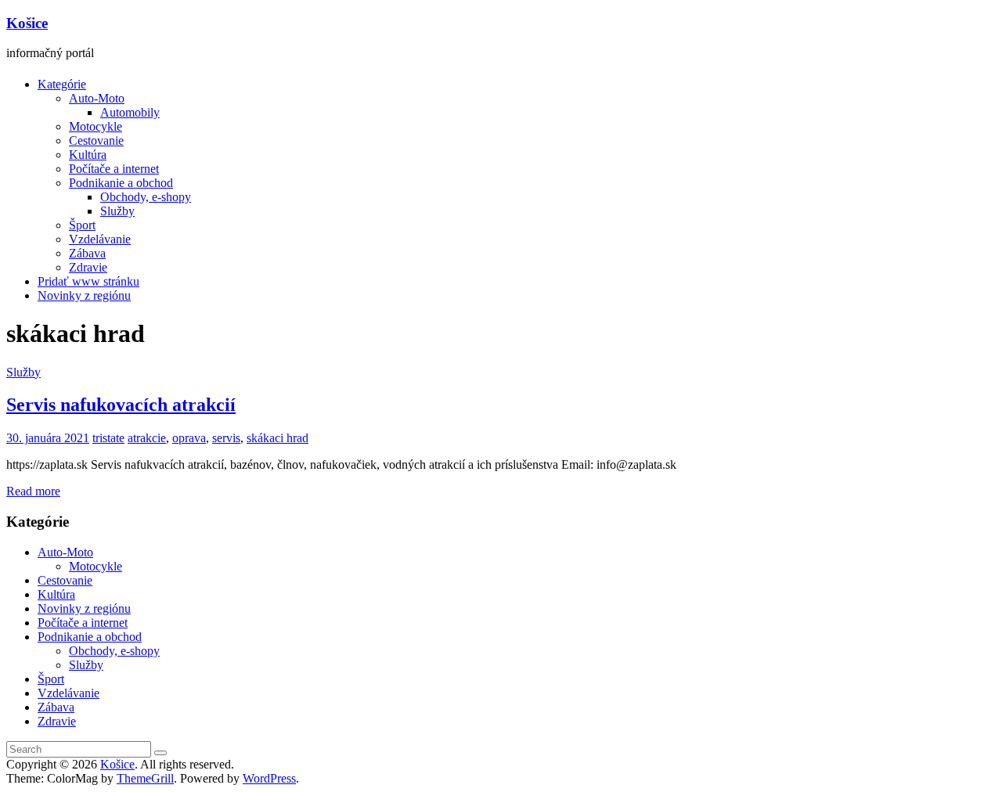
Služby (117, 211)
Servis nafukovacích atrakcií (121, 404)
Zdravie (88, 267)
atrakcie (147, 438)
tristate (108, 438)
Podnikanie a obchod (121, 182)
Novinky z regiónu (84, 295)
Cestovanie (96, 140)
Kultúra (87, 154)
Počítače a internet (114, 168)
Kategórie (62, 84)
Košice (27, 23)
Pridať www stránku (88, 281)
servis (226, 438)
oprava (189, 438)
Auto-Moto (96, 98)
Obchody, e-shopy (145, 196)
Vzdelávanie (100, 239)
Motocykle (95, 126)
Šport (82, 225)
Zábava (87, 253)
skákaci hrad (277, 438)
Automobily (130, 112)
